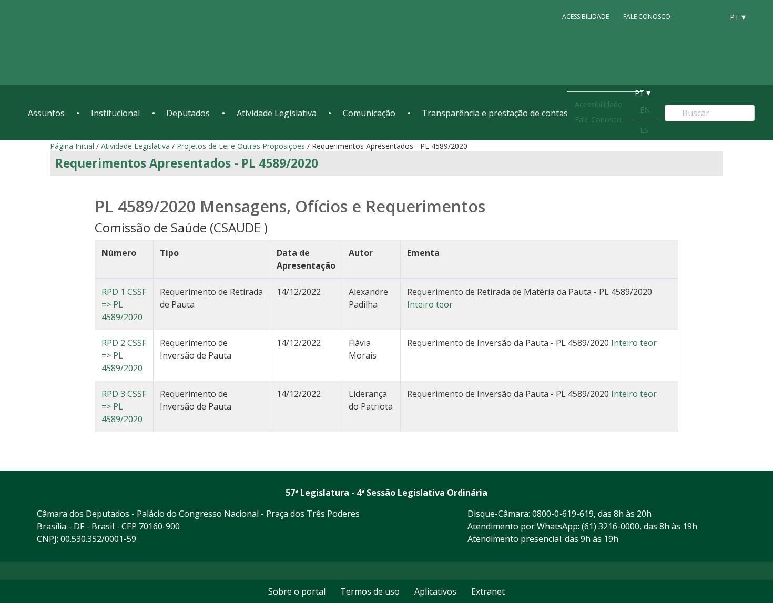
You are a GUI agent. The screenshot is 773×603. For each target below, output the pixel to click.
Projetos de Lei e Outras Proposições (241, 146)
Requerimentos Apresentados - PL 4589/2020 (186, 163)
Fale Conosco (646, 16)
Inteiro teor (430, 304)
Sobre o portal (297, 591)
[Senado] (711, 16)
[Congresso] (691, 16)
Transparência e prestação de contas (495, 113)
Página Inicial (72, 146)
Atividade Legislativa (277, 113)
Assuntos (46, 113)
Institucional (115, 113)
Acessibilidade (585, 16)
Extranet (488, 591)
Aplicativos (435, 591)
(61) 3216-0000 (610, 526)
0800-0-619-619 (563, 513)
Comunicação (369, 113)
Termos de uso (370, 591)
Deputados (188, 113)
